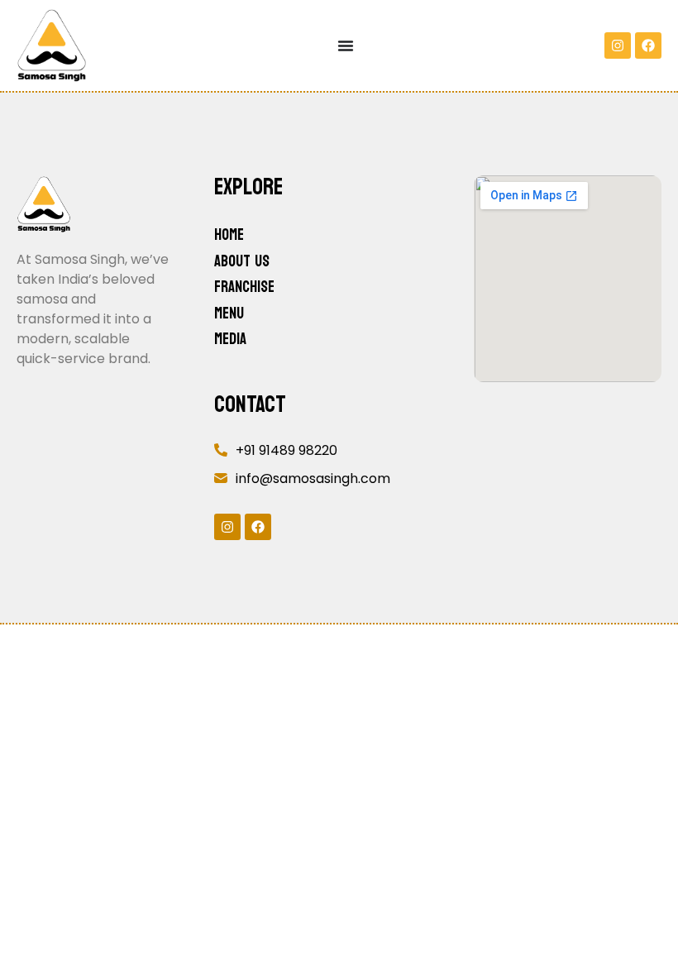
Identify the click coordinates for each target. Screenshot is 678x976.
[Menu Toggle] (345, 45)
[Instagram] (617, 45)
